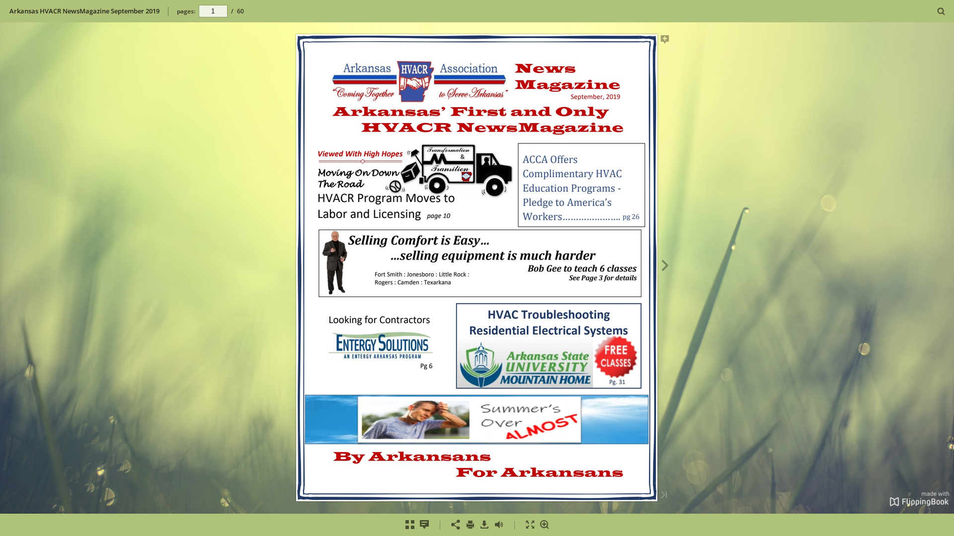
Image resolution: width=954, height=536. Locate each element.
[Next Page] (665, 267)
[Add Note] (665, 41)
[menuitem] (941, 11)
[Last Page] (664, 495)
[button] (919, 503)
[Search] (941, 11)
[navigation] (213, 11)
